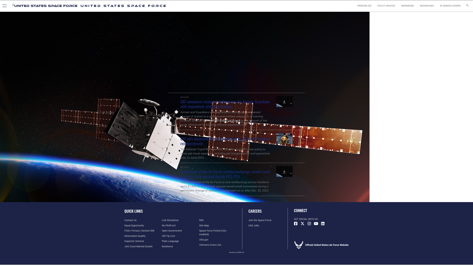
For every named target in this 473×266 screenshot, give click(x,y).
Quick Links (133, 211)
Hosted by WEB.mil (236, 252)
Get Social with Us (306, 219)
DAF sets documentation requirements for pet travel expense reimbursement (225, 141)
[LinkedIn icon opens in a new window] (323, 223)
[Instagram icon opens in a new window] (309, 223)
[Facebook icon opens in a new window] (296, 223)
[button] (4, 6)
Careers (255, 211)
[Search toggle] (467, 5)
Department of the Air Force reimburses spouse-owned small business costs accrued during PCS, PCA (225, 173)
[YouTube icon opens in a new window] (316, 223)
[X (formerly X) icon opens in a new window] (302, 223)
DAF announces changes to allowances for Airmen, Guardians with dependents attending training (225, 104)
